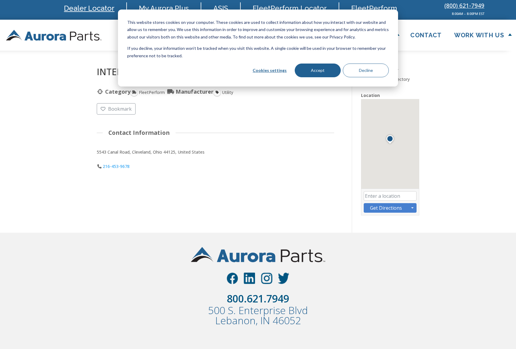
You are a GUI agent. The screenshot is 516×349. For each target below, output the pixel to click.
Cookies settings (270, 70)
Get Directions (386, 208)
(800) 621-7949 (464, 6)
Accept (318, 70)
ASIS (220, 8)
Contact (426, 35)
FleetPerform (374, 8)
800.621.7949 (258, 298)
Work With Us (479, 35)
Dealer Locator (89, 8)
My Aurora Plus (164, 8)
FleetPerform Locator (290, 8)
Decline (366, 70)
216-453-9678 (116, 166)
